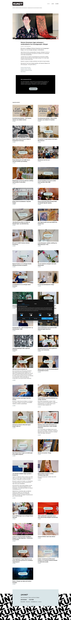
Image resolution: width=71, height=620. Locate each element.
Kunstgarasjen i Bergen (28, 70)
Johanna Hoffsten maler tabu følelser (46, 536)
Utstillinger (22, 70)
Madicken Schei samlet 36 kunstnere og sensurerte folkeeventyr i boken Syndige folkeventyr (47, 426)
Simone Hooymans (27, 67)
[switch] (31, 315)
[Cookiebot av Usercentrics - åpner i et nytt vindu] (49, 301)
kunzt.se (39, 601)
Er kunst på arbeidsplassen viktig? (46, 284)
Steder (22, 71)
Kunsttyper (22, 68)
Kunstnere (22, 67)
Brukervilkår (23, 601)
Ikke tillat (23, 318)
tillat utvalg (35, 318)
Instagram (24, 599)
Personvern (28, 601)
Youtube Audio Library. (29, 59)
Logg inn (48, 3)
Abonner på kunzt (33, 88)
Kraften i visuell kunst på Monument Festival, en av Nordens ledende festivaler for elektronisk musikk (47, 560)
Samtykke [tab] (23, 303)
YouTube (31, 599)
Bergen (24, 71)
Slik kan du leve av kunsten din (19, 369)
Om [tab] (47, 303)
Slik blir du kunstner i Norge (44, 452)
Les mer (13, 121)
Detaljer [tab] (35, 303)
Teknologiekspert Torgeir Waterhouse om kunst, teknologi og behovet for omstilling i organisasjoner (22, 560)
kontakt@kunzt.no (34, 601)
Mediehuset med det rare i (44, 159)
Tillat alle (47, 318)
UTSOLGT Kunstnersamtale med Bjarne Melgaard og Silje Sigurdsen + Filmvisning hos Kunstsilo (22, 538)
